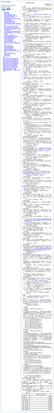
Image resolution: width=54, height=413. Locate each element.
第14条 (26, 26)
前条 (32, 269)
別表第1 (31, 211)
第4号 (39, 172)
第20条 (41, 299)
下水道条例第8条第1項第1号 (29, 172)
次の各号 (37, 14)
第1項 (30, 64)
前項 (25, 60)
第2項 (45, 172)
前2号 (26, 71)
